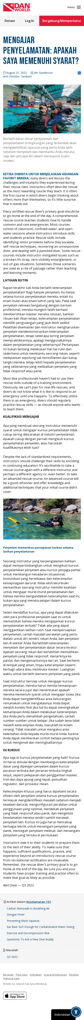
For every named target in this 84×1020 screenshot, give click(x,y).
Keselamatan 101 (38, 902)
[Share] (79, 73)
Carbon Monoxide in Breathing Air (28, 908)
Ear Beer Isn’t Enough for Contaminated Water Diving (40, 927)
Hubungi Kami (11, 978)
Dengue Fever (16, 914)
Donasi (10, 21)
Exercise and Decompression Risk (28, 933)
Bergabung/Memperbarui (61, 21)
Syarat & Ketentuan (55, 974)
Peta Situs (22, 974)
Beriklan (74, 974)
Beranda (8, 974)
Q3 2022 (12, 957)
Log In (29, 21)
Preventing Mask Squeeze (23, 921)
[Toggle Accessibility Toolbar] (76, 1012)
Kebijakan (36, 974)
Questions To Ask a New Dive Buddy (30, 939)
